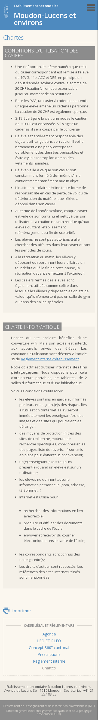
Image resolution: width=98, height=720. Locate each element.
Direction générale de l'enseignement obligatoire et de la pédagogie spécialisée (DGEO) (48, 712)
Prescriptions (49, 654)
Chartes (49, 668)
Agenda (49, 634)
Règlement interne (49, 661)
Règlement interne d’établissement (50, 358)
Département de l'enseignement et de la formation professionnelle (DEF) (49, 706)
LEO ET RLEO (49, 640)
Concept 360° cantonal (49, 647)
